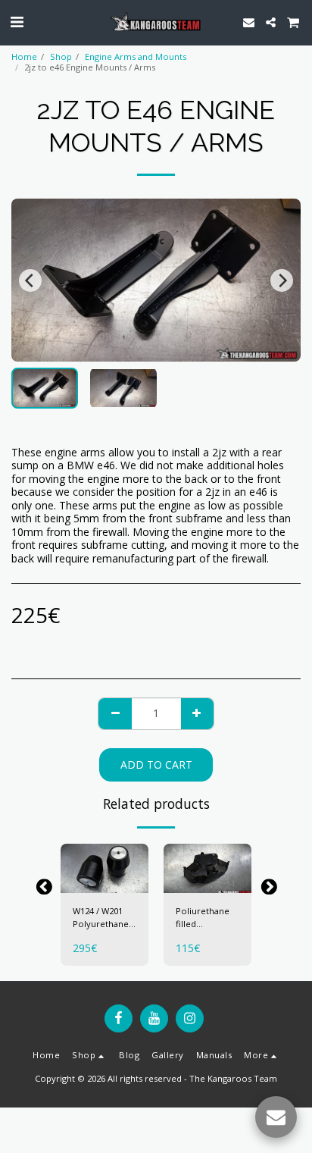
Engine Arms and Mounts (135, 56)
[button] (17, 21)
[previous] (30, 280)
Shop (61, 56)
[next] (281, 280)
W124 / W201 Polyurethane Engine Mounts (103, 918)
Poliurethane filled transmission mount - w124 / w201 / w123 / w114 (206, 918)
